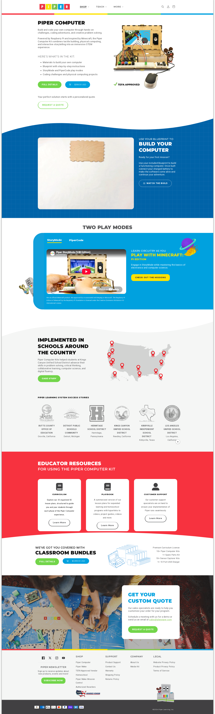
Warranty (109, 671)
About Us (134, 662)
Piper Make (81, 666)
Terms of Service (161, 671)
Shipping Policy (112, 675)
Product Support (113, 662)
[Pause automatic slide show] (178, 441)
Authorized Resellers (86, 687)
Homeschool (82, 675)
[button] (84, 7)
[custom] (43, 658)
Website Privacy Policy (164, 662)
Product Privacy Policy (164, 666)
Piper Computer (83, 662)
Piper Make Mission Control (85, 681)
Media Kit (134, 666)
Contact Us (110, 666)
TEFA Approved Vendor (86, 671)
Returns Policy (112, 679)
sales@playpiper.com (160, 619)
